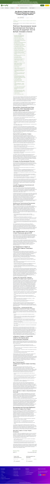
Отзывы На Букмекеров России (19, 39)
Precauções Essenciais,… (32, 452)
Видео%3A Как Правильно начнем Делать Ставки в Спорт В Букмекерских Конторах (19, 64)
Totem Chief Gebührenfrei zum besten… (17, 457)
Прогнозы (15, 74)
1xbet (22, 132)
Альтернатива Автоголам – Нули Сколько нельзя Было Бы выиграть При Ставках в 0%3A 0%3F (19, 91)
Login (42, 5)
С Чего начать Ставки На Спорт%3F (19, 86)
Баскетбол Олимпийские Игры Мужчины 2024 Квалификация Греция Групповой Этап (19, 36)
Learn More (35, 3)
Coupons (27, 17)
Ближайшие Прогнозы (17, 65)
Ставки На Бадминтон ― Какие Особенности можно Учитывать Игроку (19, 84)
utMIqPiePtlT (21, 17)
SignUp (47, 5)
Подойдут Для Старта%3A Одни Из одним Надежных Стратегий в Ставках (19, 71)
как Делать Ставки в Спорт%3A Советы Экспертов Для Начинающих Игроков (20, 53)
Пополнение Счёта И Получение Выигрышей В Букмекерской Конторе (19, 88)
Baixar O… (15, 452)
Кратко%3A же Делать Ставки (19, 38)
